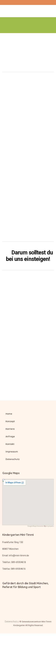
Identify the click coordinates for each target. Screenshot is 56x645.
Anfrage (10, 436)
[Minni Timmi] (28, 10)
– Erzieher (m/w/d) (24, 116)
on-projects (50, 526)
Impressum (12, 451)
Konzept (10, 421)
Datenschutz (13, 459)
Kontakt (10, 444)
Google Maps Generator (36, 526)
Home (9, 413)
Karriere (10, 429)
